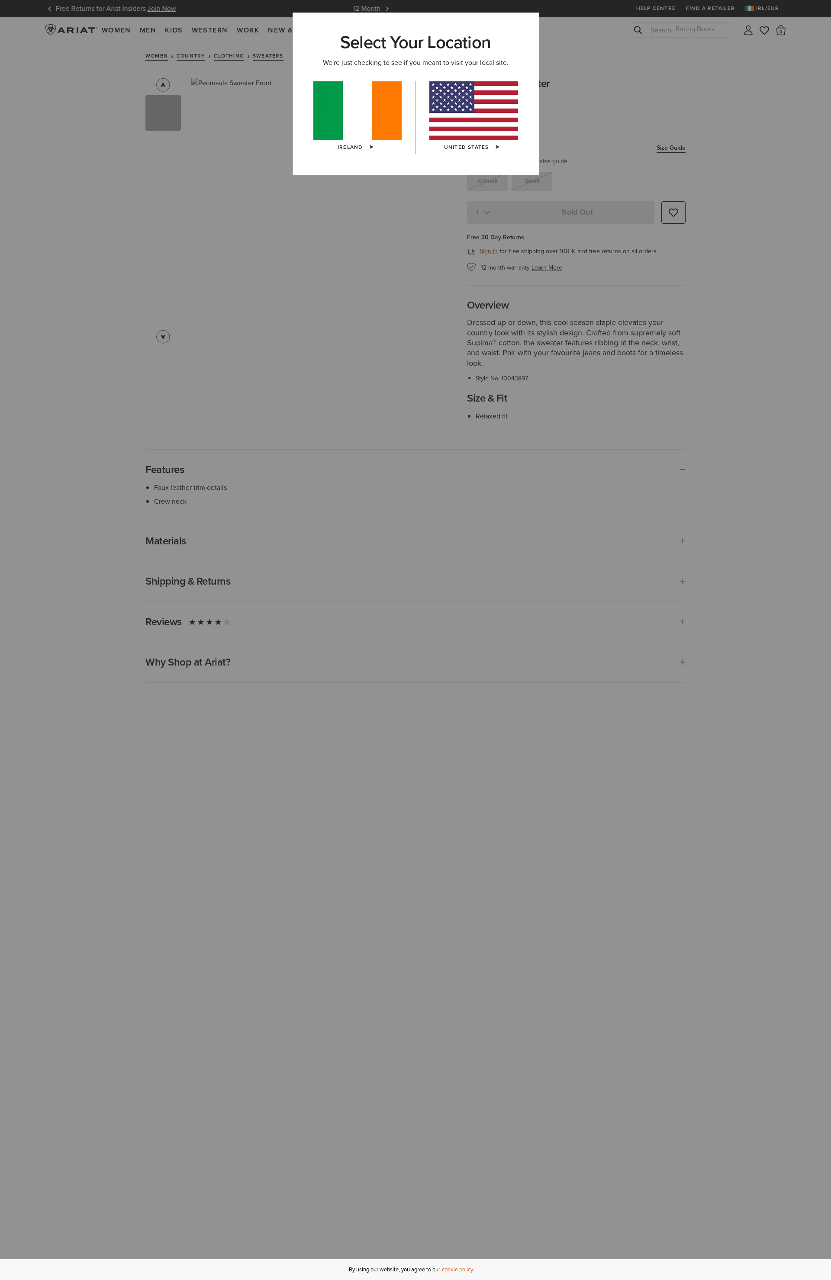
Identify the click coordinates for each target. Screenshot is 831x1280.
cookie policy (457, 1269)
